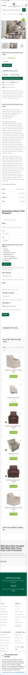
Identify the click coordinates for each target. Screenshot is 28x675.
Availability (6, 260)
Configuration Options (10, 252)
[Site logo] (14, 5)
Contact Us (4, 651)
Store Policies (4, 645)
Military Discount (5, 640)
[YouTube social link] (22, 647)
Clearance (3, 625)
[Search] (22, 5)
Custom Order (18, 622)
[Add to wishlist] (20, 357)
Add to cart (7, 65)
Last (3, 237)
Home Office (4, 617)
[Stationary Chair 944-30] (13, 389)
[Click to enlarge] (4, 39)
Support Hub (4, 648)
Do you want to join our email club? (12, 309)
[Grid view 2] (18, 348)
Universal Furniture (9, 84)
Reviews (17, 619)
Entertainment (4, 614)
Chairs (21, 14)
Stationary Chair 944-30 (13, 397)
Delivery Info (4, 634)
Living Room (15, 14)
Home (4, 14)
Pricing (6, 249)
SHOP (2, 603)
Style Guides (18, 634)
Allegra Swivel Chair (13, 453)
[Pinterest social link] (5, 2)
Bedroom (3, 609)
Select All (6, 264)
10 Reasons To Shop (20, 617)
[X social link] (18, 647)
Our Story (17, 609)
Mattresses (4, 622)
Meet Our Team (19, 611)
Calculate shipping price (10, 70)
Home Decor (4, 619)
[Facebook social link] (16, 647)
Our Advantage (19, 614)
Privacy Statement (6, 643)
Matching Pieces (8, 254)
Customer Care (6, 632)
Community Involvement (18, 625)
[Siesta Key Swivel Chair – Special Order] (13, 499)
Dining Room (4, 611)
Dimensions (7, 251)
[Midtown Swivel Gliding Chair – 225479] (13, 417)
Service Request (19, 643)
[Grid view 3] (20, 348)
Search (24, 10)
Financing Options (5, 637)
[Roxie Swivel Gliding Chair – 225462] (13, 471)
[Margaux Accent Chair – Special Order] (13, 362)
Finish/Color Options (9, 256)
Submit (6, 314)
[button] (2, 29)
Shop (8, 14)
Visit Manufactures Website (9, 184)
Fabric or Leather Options (11, 258)
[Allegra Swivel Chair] (13, 445)
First (3, 231)
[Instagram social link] (20, 647)
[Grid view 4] (23, 348)
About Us (18, 603)
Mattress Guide (19, 637)
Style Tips (17, 640)
